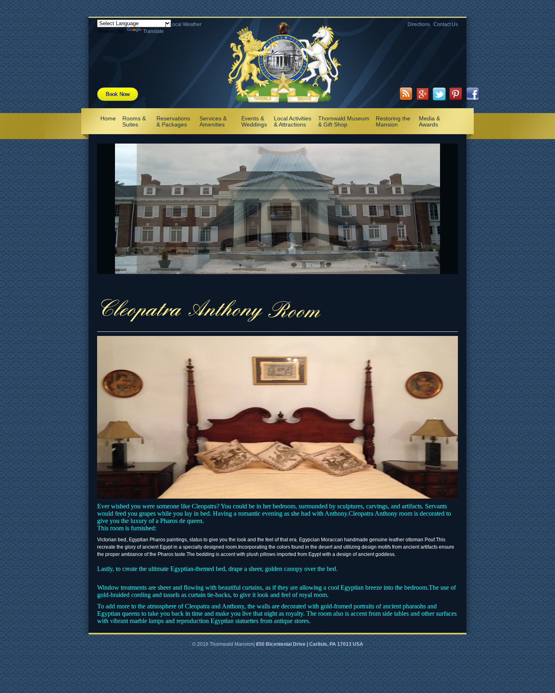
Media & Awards (429, 121)
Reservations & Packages (173, 121)
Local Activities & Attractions (292, 121)
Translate (153, 31)
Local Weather (185, 24)
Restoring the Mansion (393, 121)
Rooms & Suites (134, 121)
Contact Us (446, 24)
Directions (419, 24)
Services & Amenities (213, 121)
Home (108, 118)
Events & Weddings (254, 121)
